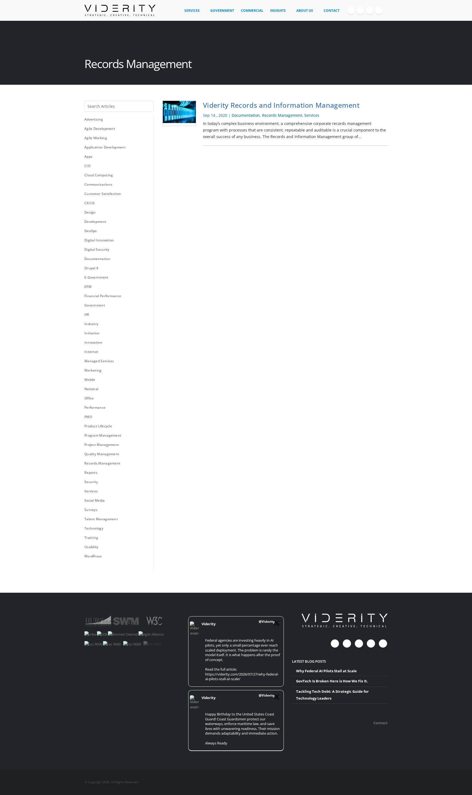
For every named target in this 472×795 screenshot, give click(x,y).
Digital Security (97, 249)
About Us (304, 10)
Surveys (90, 509)
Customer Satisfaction (102, 193)
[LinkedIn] (379, 10)
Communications (98, 184)
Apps (88, 156)
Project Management (101, 444)
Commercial (252, 10)
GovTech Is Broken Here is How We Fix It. (332, 681)
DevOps (90, 231)
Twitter (347, 643)
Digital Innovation (99, 240)
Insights (278, 10)
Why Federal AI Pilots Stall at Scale (326, 671)
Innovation (93, 342)
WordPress (93, 556)
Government (222, 10)
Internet (91, 351)
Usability (91, 547)
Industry (91, 323)
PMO (88, 416)
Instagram (371, 643)
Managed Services (99, 361)
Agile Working (95, 138)
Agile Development (99, 128)
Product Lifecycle (98, 426)
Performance (94, 407)
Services (192, 10)
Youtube (359, 643)
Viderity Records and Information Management (281, 105)
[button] (385, 8)
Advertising (93, 119)
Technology (93, 528)
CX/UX (89, 203)
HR (86, 314)
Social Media (94, 500)
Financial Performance (102, 296)
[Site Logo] (119, 10)
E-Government (96, 277)
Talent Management (101, 519)
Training (91, 537)
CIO (87, 165)
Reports (90, 472)
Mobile (89, 379)
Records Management (102, 463)
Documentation (97, 258)
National (91, 389)
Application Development (105, 147)
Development (95, 221)
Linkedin (383, 643)
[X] (360, 10)
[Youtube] (369, 10)
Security (91, 482)
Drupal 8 (91, 268)
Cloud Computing (98, 175)
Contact (332, 10)
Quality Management (101, 454)
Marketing (93, 370)
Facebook (335, 643)
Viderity (209, 624)
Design (90, 212)
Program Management (102, 435)
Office (89, 398)
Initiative (91, 333)
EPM (88, 286)
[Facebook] (351, 10)
